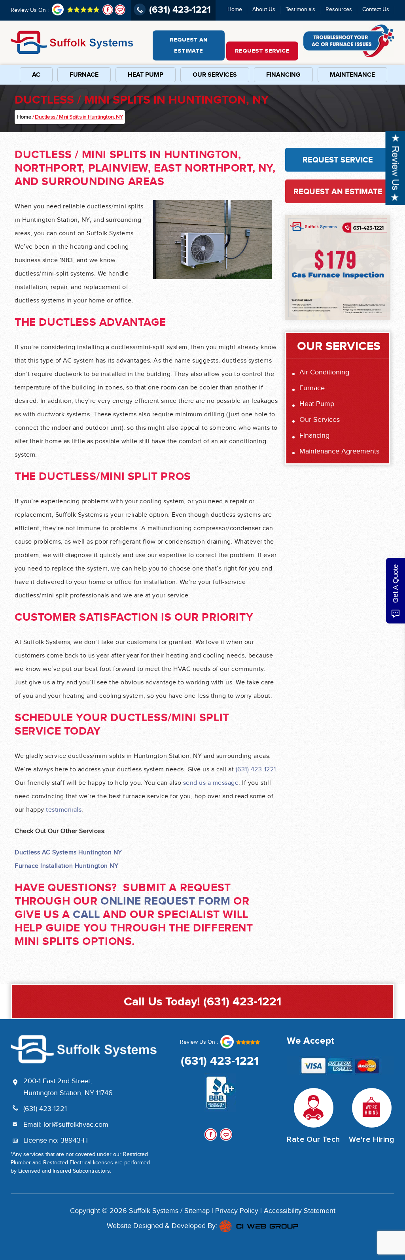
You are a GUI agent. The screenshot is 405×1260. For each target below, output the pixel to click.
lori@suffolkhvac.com (76, 1124)
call (86, 914)
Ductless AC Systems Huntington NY (68, 853)
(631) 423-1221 (256, 770)
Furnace (84, 74)
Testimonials (300, 9)
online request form (165, 901)
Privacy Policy (236, 1211)
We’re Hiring (371, 1139)
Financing (283, 74)
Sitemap (197, 1211)
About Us (263, 9)
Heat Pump (145, 74)
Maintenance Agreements (339, 451)
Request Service (262, 51)
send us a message (211, 783)
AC (36, 74)
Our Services (215, 74)
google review (240, 1041)
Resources (339, 9)
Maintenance (352, 74)
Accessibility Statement (299, 1211)
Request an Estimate (188, 45)
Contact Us (375, 9)
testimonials (63, 810)
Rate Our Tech (313, 1139)
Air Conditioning (324, 372)
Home (234, 9)
